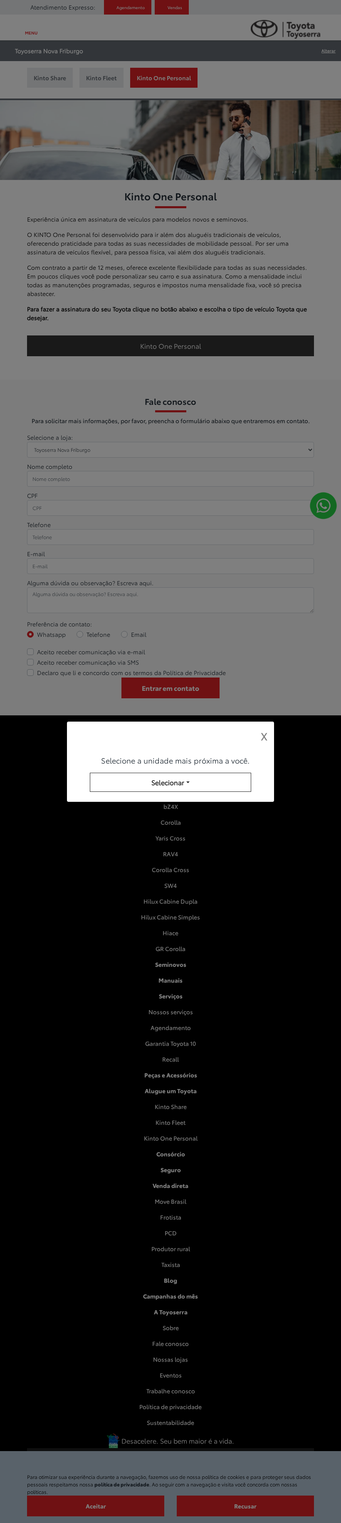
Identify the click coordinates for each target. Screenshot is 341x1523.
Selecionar (167, 782)
